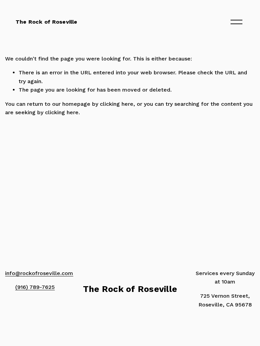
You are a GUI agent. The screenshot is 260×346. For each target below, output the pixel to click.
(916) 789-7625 (35, 287)
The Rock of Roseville (46, 22)
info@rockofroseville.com (39, 273)
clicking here (116, 104)
